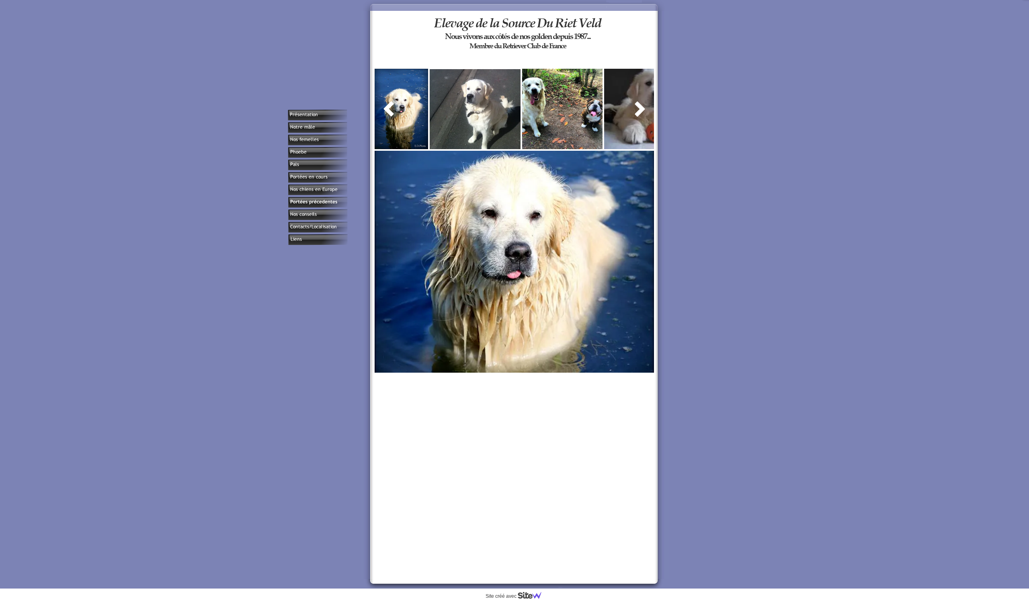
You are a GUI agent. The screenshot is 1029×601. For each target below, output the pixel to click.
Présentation (304, 114)
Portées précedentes (313, 201)
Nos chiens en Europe (314, 189)
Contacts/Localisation (313, 226)
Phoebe (298, 152)
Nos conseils (303, 214)
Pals (294, 164)
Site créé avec (502, 596)
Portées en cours (308, 177)
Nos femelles (304, 139)
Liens (295, 239)
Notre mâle (302, 127)
